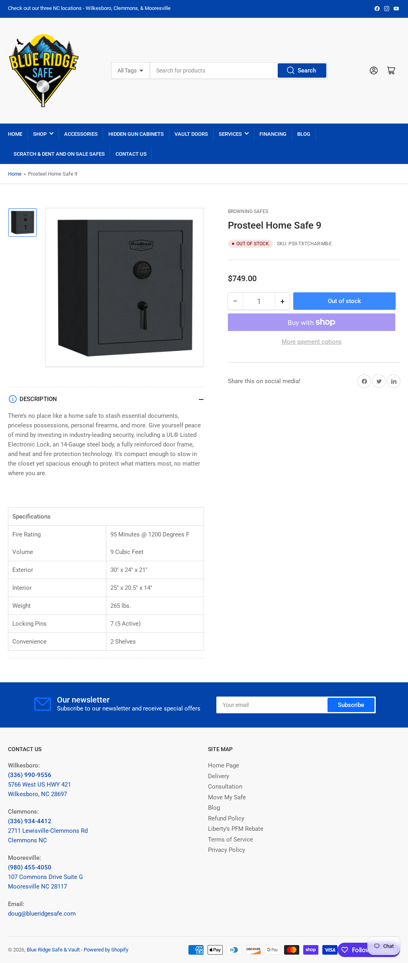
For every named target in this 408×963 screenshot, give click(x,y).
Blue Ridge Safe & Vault (53, 950)
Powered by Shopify (106, 950)
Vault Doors (191, 134)
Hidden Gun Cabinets (136, 134)
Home (15, 134)
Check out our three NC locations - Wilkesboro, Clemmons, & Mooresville (89, 8)
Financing (272, 134)
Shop (40, 134)
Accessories (81, 134)
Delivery (218, 776)
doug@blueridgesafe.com (42, 913)
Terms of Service (230, 839)
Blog (303, 134)
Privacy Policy (226, 849)
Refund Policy (226, 818)
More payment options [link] (312, 341)
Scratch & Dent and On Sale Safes (59, 154)
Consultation (225, 786)
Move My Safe (227, 797)
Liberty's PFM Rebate (235, 828)
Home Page (223, 765)
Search (307, 70)
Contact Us (131, 154)
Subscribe (351, 705)
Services (230, 134)
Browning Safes (248, 211)
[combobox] (239, 70)
